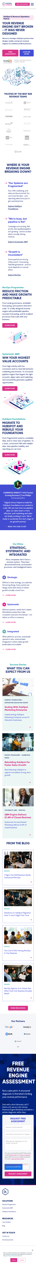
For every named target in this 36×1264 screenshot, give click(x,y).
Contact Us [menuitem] (5, 1236)
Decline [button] (22, 1260)
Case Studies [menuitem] (6, 1222)
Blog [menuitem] (3, 1226)
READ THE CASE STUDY (17, 526)
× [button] (32, 1249)
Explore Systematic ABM (18, 242)
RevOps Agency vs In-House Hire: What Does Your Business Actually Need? (18, 991)
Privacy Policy (11, 1255)
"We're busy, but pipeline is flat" (17, 220)
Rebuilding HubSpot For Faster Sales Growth (17, 763)
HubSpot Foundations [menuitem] (9, 1211)
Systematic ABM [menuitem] (7, 1208)
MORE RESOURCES (18, 1008)
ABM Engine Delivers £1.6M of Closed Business (18, 816)
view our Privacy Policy (17, 1159)
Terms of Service (25, 1155)
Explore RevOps (14, 275)
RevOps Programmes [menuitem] (9, 1204)
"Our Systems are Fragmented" (18, 184)
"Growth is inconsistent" (15, 253)
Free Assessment (22, 4)
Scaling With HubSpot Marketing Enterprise (16, 708)
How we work (26, 53)
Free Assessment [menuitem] (7, 1240)
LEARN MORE (10, 325)
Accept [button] (14, 1260)
